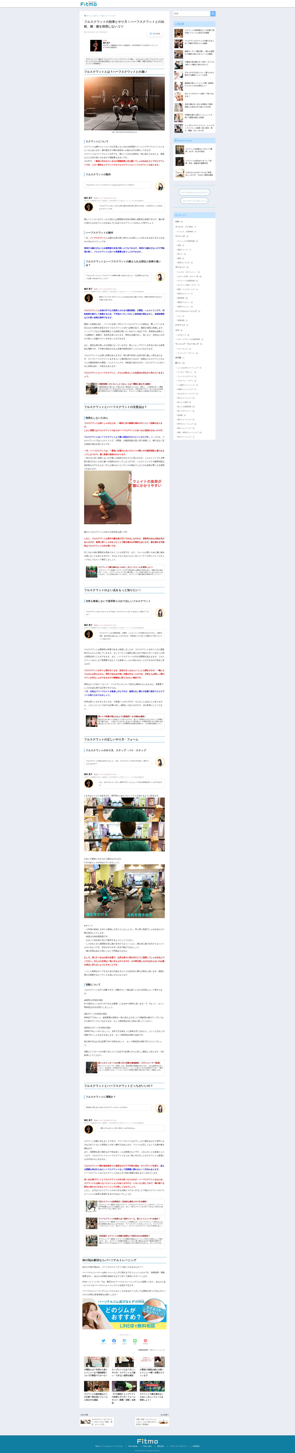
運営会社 (160, 1446)
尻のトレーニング (157, 1350)
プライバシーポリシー (178, 1446)
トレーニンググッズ (186, 376)
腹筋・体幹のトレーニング (189, 432)
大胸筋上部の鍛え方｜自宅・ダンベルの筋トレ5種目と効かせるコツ (199, 63)
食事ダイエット (185, 307)
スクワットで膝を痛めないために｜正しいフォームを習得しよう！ (126, 567)
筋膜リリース (183, 250)
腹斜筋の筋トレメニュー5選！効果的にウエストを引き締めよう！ (199, 84)
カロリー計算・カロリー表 (189, 276)
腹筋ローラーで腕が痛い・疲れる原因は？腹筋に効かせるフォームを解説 (199, 52)
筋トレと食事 (184, 402)
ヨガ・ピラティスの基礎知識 (190, 339)
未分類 (179, 358)
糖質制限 (182, 298)
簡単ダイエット (184, 294)
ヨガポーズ (183, 335)
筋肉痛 (181, 415)
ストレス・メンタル (185, 227)
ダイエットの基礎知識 (187, 281)
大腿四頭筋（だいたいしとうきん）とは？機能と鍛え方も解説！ (125, 384)
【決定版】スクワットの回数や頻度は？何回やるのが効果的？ (124, 1236)
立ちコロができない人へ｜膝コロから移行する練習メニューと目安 (199, 73)
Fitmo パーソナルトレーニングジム (109, 1446)
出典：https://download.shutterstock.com (124, 132)
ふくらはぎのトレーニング (189, 368)
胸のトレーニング (185, 428)
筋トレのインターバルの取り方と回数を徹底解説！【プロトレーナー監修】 (129, 1063)
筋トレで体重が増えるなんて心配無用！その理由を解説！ (122, 716)
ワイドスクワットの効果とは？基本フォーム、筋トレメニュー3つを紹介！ (129, 1219)
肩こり (181, 254)
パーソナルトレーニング (187, 311)
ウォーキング (184, 349)
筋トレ (180, 363)
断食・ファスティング (187, 289)
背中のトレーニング (186, 424)
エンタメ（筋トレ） (186, 372)
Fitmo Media (133, 1446)
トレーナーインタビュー (193, 201)
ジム (180, 316)
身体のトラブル (184, 263)
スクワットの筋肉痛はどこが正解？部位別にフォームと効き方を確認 (199, 31)
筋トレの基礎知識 (186, 407)
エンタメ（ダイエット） (188, 272)
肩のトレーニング (185, 419)
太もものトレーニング (187, 393)
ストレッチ (181, 236)
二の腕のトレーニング (187, 385)
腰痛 (180, 258)
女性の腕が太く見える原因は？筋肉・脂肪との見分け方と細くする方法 (199, 105)
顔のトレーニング (185, 437)
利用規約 (196, 1446)
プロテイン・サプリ (186, 381)
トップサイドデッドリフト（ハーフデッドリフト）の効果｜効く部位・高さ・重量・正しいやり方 (199, 128)
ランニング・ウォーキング (188, 344)
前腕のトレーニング (186, 389)
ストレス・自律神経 (186, 232)
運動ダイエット (185, 302)
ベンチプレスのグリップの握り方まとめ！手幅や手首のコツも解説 (199, 42)
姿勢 (180, 245)
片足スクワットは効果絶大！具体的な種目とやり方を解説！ (123, 1201)
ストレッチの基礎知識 (187, 241)
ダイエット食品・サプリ (188, 285)
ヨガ (178, 330)
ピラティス (181, 325)
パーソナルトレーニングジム (193, 192)
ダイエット (182, 267)
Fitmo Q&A (147, 1446)
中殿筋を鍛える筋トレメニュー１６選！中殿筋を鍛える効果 (198, 116)
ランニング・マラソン (187, 353)
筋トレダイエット (185, 411)
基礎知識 (182, 320)
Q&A (179, 221)
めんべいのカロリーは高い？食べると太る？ (199, 95)
